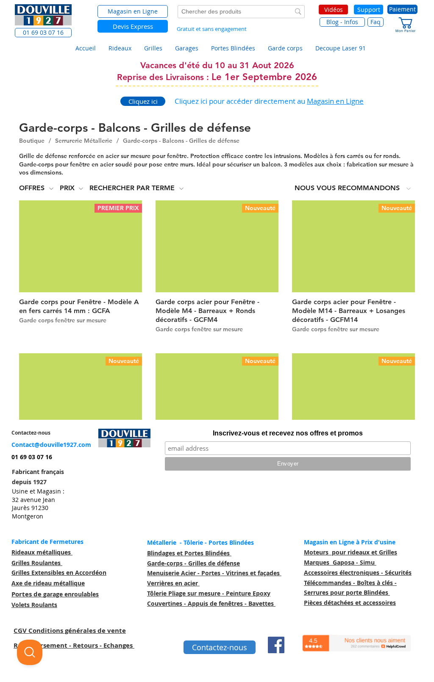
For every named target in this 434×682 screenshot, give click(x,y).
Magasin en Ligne (335, 101)
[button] (43, 32)
